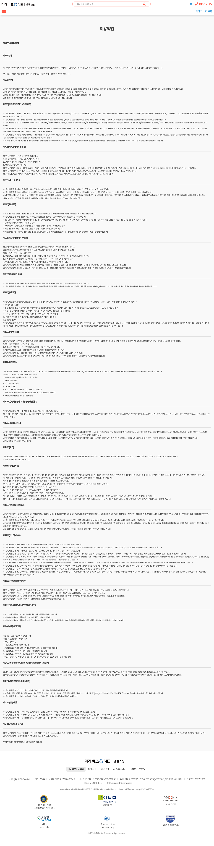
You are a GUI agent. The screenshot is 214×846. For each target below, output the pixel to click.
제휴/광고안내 (119, 769)
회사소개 (92, 769)
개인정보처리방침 (76, 769)
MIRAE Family (137, 769)
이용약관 (105, 769)
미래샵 (198, 11)
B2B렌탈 (208, 11)
